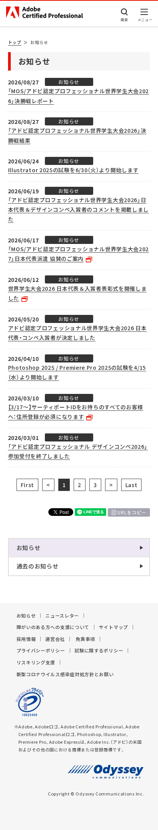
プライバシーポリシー (40, 650)
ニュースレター (62, 615)
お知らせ (28, 547)
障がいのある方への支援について (53, 627)
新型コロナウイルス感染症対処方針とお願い (65, 674)
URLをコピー (131, 512)
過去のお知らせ (37, 566)
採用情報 (26, 639)
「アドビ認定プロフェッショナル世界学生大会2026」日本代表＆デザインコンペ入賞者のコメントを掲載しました (78, 209)
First (28, 485)
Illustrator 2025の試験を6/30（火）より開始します (73, 170)
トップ (14, 42)
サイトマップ (113, 627)
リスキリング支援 (36, 662)
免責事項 (85, 639)
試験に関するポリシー (98, 650)
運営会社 (55, 639)
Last (131, 485)
